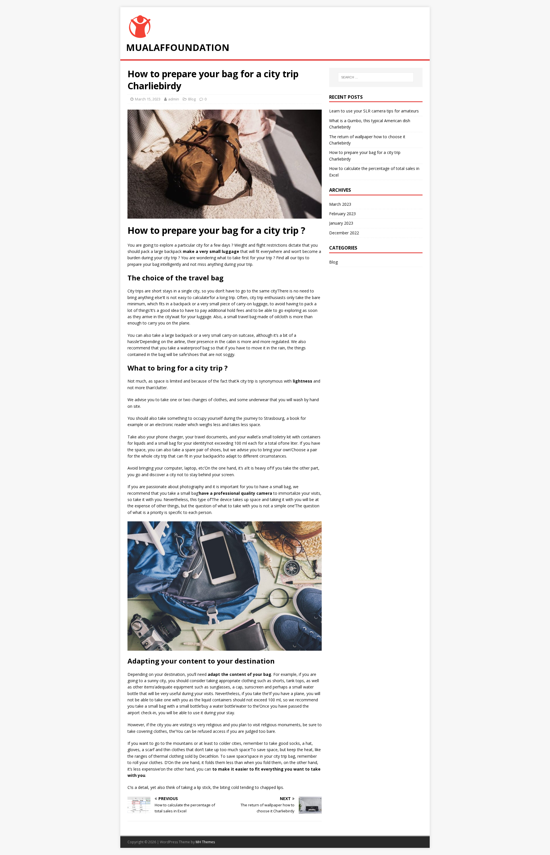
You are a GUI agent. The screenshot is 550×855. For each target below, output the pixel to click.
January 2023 (341, 223)
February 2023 (342, 213)
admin (173, 99)
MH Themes (205, 842)
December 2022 (344, 232)
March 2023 (340, 204)
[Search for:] (376, 77)
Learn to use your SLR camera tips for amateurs (374, 111)
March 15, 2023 (147, 99)
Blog (192, 99)
